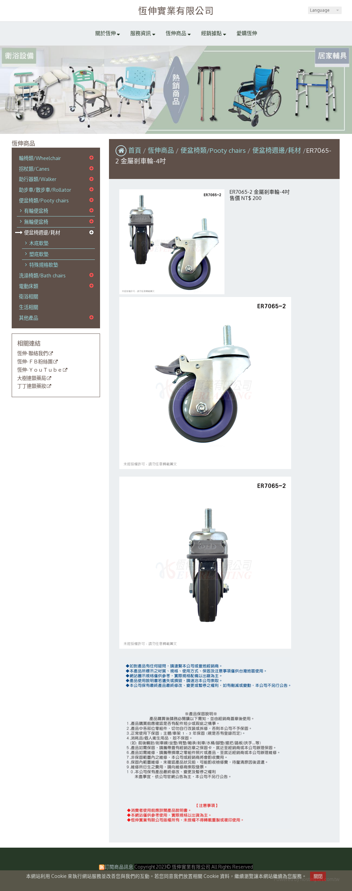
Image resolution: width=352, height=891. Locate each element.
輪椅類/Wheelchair (40, 158)
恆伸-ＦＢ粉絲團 (35, 361)
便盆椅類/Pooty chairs (44, 200)
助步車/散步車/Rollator (45, 190)
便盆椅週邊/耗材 (42, 232)
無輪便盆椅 (36, 222)
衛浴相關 (28, 296)
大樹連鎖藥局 (31, 378)
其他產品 (28, 318)
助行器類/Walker (37, 179)
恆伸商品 (162, 150)
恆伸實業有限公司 (176, 10)
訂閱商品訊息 (118, 867)
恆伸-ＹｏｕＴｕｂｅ (39, 370)
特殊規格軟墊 (43, 265)
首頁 (134, 150)
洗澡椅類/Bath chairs (42, 275)
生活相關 (28, 307)
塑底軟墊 (38, 254)
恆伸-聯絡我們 (32, 353)
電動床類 (28, 286)
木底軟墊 (38, 243)
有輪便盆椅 (36, 211)
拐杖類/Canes (34, 169)
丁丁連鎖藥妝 (31, 386)
